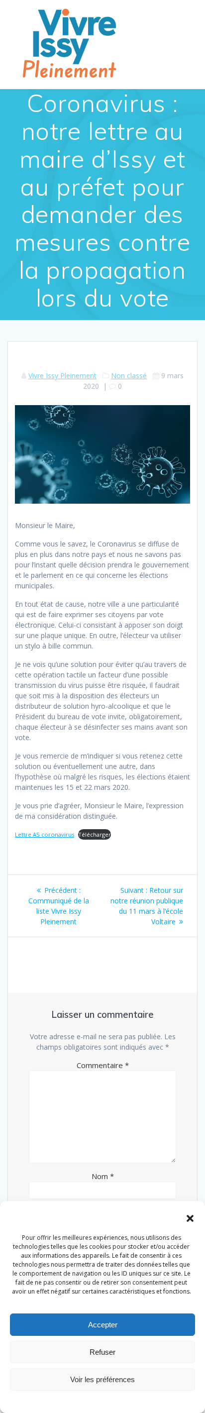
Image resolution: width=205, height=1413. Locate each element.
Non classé (129, 375)
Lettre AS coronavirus (44, 834)
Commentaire (103, 1065)
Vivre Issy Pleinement (62, 375)
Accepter (102, 1324)
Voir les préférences (102, 1379)
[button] (190, 1218)
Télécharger (94, 834)
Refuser (102, 1352)
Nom (103, 1176)
